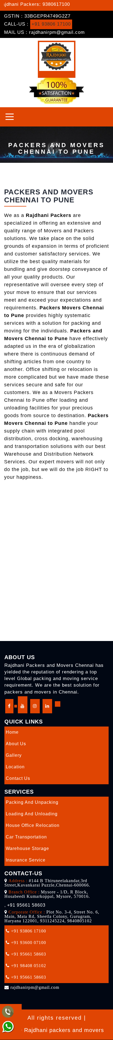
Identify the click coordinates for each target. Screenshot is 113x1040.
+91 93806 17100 (51, 24)
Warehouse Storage (27, 848)
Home (12, 732)
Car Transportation (26, 837)
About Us (16, 743)
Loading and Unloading (32, 813)
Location (15, 766)
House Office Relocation (33, 825)
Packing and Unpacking (32, 802)
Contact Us (18, 778)
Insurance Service (26, 860)
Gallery (14, 755)
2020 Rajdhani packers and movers (56, 1030)
